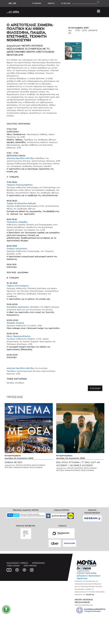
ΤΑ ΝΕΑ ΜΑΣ (65, 3)
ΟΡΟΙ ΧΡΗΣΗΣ (30, 566)
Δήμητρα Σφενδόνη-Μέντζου (20, 158)
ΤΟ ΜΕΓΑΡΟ (36, 3)
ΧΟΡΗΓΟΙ (51, 3)
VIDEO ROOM (13, 566)
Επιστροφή (95, 388)
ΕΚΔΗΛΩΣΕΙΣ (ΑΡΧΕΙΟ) (17, 563)
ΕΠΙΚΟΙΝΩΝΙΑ (38, 563)
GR (10, 3)
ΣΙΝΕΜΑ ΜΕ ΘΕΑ (13, 462)
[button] (6, 609)
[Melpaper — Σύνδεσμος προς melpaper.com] (78, 515)
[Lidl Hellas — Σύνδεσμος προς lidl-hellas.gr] (67, 515)
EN (14, 3)
